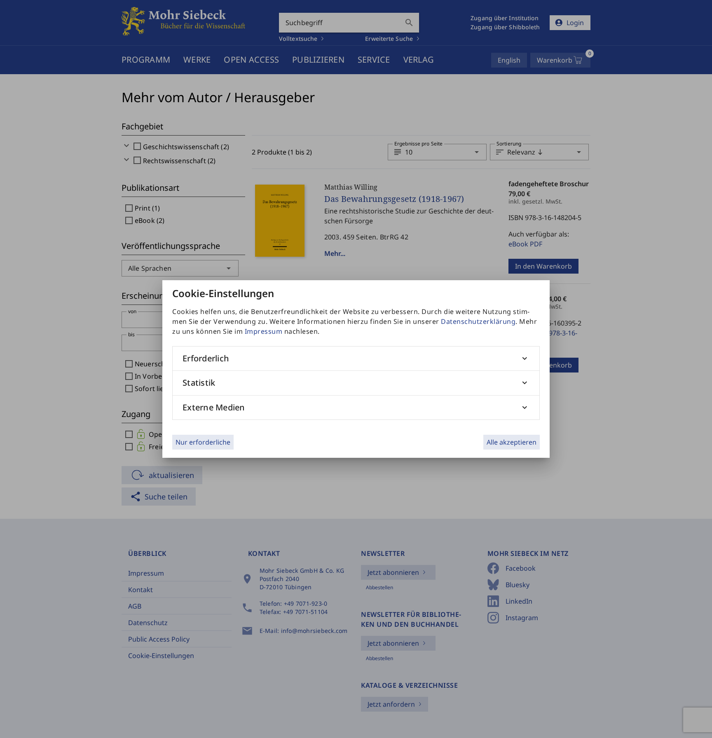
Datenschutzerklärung (478, 321)
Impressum (264, 331)
